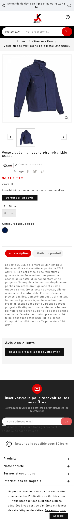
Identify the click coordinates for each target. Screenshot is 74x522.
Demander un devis (20, 197)
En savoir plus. (55, 510)
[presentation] (10, 137)
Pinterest (42, 171)
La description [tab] (18, 253)
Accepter (59, 516)
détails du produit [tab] (48, 253)
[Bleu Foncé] (5, 230)
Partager (28, 171)
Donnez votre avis (28, 164)
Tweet (35, 171)
